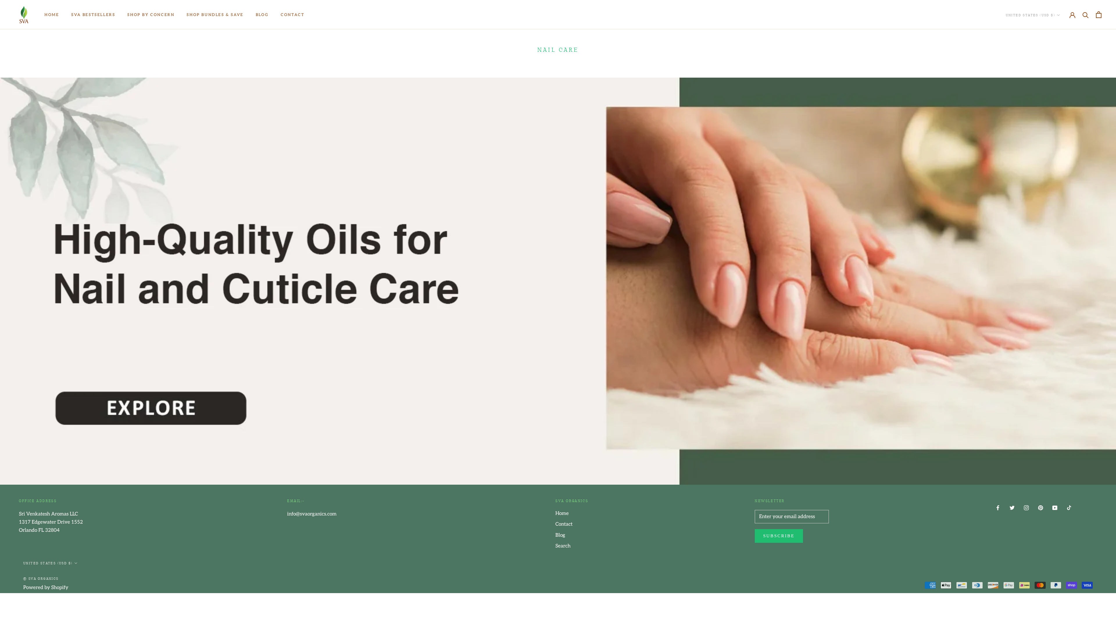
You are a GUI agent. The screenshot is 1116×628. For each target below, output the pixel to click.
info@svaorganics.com (312, 514)
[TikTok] (1069, 508)
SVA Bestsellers (93, 15)
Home (51, 15)
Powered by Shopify (45, 587)
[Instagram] (1026, 508)
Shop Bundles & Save (215, 15)
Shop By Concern (150, 15)
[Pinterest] (1040, 508)
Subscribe (779, 536)
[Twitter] (1012, 508)
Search (562, 546)
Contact (292, 15)
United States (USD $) (1030, 15)
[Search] (1086, 15)
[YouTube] (1054, 508)
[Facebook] (997, 508)
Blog (262, 15)
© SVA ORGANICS (41, 578)
